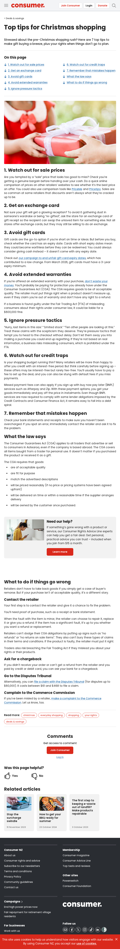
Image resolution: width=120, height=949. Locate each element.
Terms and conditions (18, 871)
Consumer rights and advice (22, 860)
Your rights (91, 715)
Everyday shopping (51, 715)
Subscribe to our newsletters (22, 866)
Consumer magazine (76, 855)
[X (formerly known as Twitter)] (78, 929)
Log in (60, 757)
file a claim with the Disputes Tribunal (59, 682)
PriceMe (77, 189)
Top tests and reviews (76, 866)
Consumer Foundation (77, 886)
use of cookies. (86, 943)
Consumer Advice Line (77, 860)
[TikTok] (91, 929)
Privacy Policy (12, 876)
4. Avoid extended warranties (28, 82)
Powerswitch (70, 881)
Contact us (11, 887)
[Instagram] (84, 929)
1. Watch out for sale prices (26, 64)
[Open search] (114, 5)
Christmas (29, 715)
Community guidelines (18, 882)
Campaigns (12, 901)
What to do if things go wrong (87, 82)
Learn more (60, 552)
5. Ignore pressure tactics (25, 88)
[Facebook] (71, 929)
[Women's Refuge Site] (104, 929)
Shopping (73, 715)
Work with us (12, 931)
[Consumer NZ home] (28, 6)
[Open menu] (6, 5)
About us (9, 855)
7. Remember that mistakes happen (91, 70)
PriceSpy (95, 189)
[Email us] (65, 929)
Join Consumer (70, 5)
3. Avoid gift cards (20, 76)
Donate (102, 5)
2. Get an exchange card (24, 70)
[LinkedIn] (97, 929)
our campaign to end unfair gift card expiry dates (52, 258)
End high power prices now (21, 907)
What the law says (79, 76)
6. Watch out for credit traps (86, 64)
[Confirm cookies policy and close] (116, 939)
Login (89, 5)
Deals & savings (15, 721)
